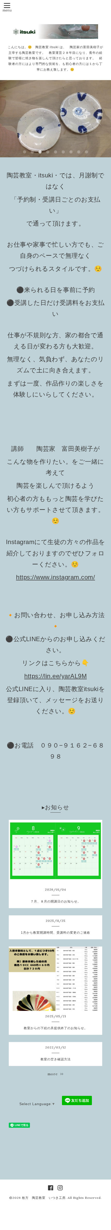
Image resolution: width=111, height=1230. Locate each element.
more (53, 1074)
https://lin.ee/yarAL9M (55, 676)
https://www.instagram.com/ (55, 577)
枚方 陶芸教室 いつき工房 (44, 1198)
